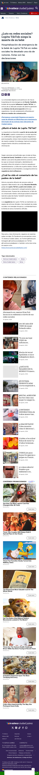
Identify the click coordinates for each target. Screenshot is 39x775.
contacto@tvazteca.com (26, 745)
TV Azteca (13, 2)
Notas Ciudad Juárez (9, 262)
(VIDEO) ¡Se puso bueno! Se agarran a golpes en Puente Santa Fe (27, 456)
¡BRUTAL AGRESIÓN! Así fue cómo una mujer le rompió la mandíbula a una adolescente (27, 400)
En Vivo (35, 13)
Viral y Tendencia (22, 13)
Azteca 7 (29, 2)
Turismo (11, 13)
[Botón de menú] (2, 8)
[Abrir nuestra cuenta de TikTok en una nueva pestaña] (19, 727)
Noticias (3, 13)
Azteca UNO (22, 2)
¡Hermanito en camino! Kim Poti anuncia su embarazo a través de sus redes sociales (18, 314)
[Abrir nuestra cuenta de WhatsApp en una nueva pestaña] (26, 727)
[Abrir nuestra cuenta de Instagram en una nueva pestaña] (16, 727)
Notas (23, 259)
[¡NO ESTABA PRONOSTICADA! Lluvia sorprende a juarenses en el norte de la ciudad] (10, 386)
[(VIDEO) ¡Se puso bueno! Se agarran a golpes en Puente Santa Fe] (10, 458)
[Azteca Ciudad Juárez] (19, 8)
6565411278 (23, 747)
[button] (33, 769)
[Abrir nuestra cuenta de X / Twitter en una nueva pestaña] (13, 727)
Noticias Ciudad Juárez (10, 259)
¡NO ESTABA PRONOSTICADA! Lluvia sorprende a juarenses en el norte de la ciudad (27, 385)
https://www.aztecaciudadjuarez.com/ (14, 248)
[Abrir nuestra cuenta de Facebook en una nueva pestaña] (23, 727)
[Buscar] (36, 8)
